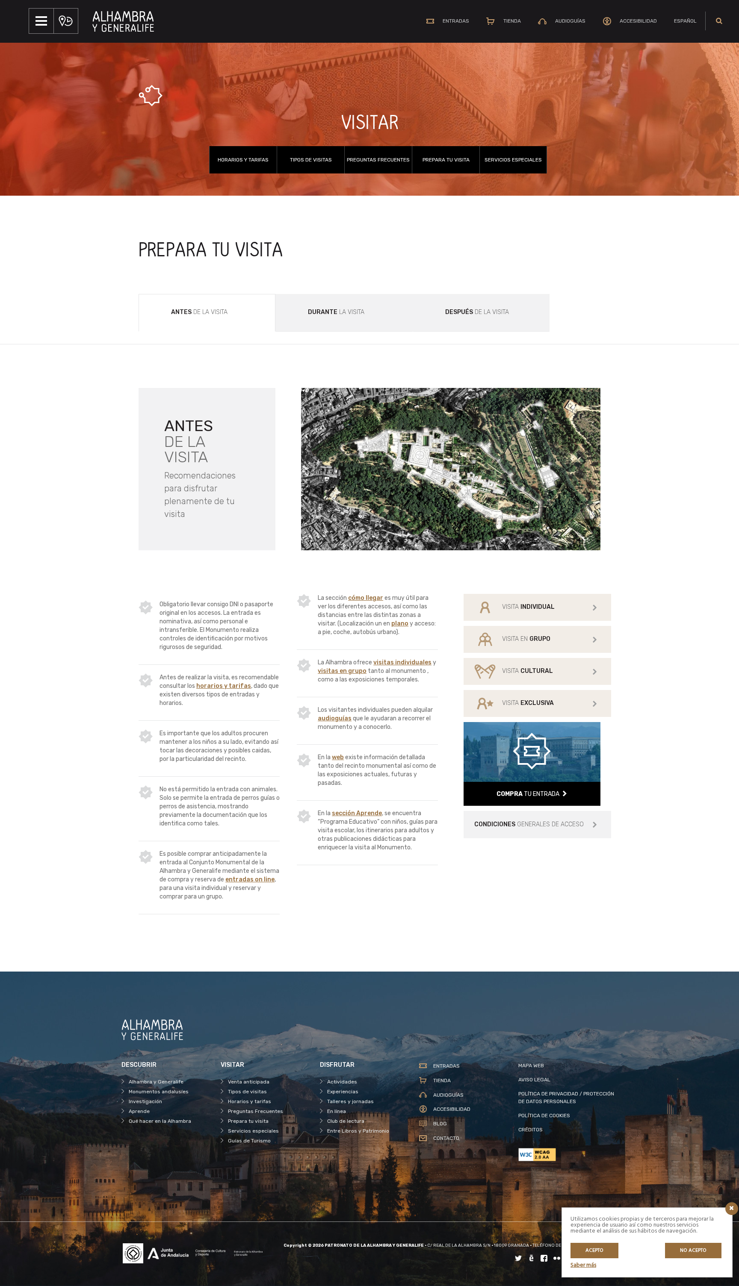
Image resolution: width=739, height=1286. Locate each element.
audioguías (335, 718)
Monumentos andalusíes (159, 1092)
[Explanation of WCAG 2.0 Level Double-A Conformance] (568, 1154)
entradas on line (250, 879)
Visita (528, 607)
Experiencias (342, 1092)
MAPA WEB (531, 1066)
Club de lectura (345, 1121)
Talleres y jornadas (350, 1101)
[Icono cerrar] (731, 1208)
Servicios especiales (513, 160)
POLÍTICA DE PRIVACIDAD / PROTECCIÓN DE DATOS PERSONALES (566, 1097)
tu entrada (528, 794)
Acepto (594, 1250)
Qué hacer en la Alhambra (160, 1121)
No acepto (693, 1250)
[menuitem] (685, 21)
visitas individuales (402, 662)
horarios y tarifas (223, 686)
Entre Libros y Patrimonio (358, 1131)
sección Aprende (357, 813)
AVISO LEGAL (534, 1080)
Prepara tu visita (446, 160)
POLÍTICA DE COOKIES (544, 1116)
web (338, 757)
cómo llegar (365, 598)
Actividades (342, 1082)
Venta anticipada (248, 1082)
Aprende (139, 1111)
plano (399, 623)
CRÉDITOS (530, 1130)
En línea (336, 1111)
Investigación (145, 1101)
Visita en (526, 639)
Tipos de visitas (311, 160)
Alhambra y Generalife (156, 1082)
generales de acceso (529, 824)
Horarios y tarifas (243, 160)
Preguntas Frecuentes (378, 160)
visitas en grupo (342, 671)
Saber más (583, 1265)
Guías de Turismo (249, 1141)
